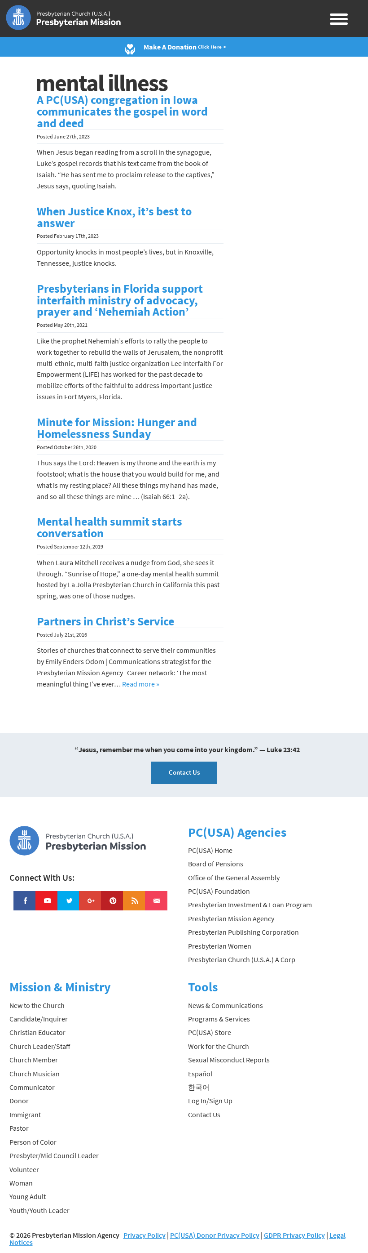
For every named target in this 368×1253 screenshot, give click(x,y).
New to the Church (37, 1005)
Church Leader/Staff (39, 1046)
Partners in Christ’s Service (105, 621)
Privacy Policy (144, 1235)
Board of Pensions (215, 863)
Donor (19, 1100)
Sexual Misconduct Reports (229, 1059)
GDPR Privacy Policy (294, 1235)
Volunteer (24, 1169)
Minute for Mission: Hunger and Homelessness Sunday (117, 428)
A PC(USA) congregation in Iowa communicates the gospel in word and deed (122, 111)
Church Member (33, 1059)
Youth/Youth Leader (39, 1210)
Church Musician (34, 1073)
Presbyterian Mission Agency (231, 918)
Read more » (140, 683)
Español (200, 1073)
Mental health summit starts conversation (109, 527)
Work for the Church (218, 1046)
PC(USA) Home (210, 850)
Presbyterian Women (219, 945)
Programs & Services (219, 1018)
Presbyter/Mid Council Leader (54, 1155)
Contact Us (184, 772)
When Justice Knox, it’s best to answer (114, 217)
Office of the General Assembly (234, 877)
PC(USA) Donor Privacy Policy (214, 1235)
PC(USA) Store (209, 1032)
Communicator (32, 1087)
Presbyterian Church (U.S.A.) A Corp (241, 959)
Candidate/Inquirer (38, 1018)
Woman (21, 1182)
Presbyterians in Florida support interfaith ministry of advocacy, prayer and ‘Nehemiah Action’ (120, 300)
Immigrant (25, 1114)
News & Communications (225, 1005)
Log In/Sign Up (210, 1100)
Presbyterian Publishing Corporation (243, 931)
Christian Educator (37, 1032)
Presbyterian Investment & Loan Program (250, 904)
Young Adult (27, 1196)
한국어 (199, 1087)
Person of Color (33, 1141)
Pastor (19, 1128)
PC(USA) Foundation (219, 891)
